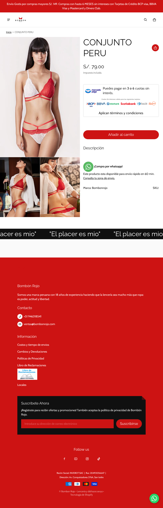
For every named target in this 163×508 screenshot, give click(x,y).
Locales (21, 385)
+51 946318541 (32, 316)
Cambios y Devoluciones (32, 351)
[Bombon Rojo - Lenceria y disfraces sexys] (20, 19)
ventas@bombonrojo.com (39, 324)
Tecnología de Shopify (81, 494)
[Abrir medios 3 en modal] (20, 187)
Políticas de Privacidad (30, 358)
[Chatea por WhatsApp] (154, 498)
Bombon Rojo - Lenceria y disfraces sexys (82, 491)
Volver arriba (27, 268)
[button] (145, 19)
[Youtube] (75, 458)
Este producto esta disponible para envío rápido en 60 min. (118, 172)
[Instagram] (87, 458)
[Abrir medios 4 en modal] (60, 187)
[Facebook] (64, 458)
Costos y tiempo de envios (33, 345)
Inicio (8, 32)
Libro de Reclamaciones (31, 365)
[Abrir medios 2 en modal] (40, 97)
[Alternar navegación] (8, 19)
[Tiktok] (98, 458)
